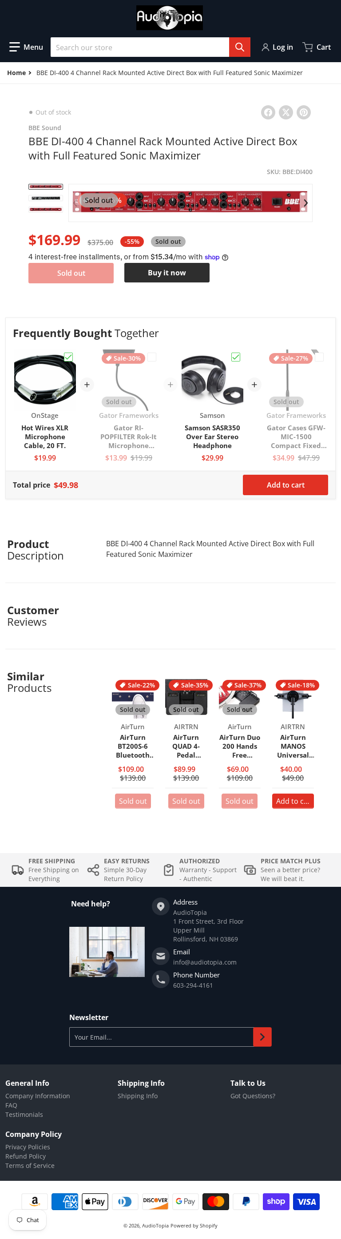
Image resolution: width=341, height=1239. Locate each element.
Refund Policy (25, 1156)
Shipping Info (138, 1096)
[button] (26, 47)
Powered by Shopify (194, 1225)
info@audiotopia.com (205, 962)
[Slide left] (75, 203)
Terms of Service (30, 1165)
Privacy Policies (27, 1147)
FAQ (11, 1105)
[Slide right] (306, 203)
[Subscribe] (262, 1037)
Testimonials (24, 1114)
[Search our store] (239, 47)
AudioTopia (155, 1225)
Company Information (37, 1096)
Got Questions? (252, 1096)
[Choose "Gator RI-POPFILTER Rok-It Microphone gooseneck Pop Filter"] (151, 357)
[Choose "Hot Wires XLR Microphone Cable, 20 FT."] (68, 357)
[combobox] (150, 47)
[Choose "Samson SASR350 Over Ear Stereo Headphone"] (235, 357)
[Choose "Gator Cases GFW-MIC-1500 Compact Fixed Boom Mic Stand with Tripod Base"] (319, 357)
